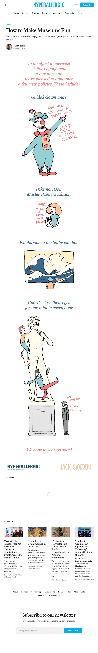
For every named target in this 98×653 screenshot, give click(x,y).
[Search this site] (5, 5)
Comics (9, 25)
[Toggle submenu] (83, 13)
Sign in (75, 5)
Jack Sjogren (19, 46)
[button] (79, 13)
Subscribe (87, 5)
